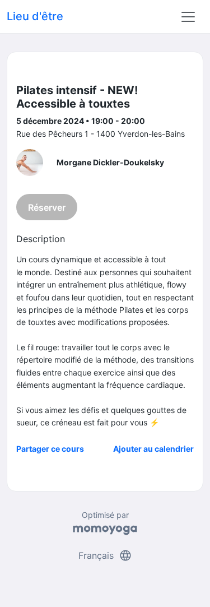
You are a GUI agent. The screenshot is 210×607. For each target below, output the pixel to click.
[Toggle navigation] (188, 16)
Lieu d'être (35, 16)
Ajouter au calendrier (153, 448)
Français (105, 555)
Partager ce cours (50, 448)
